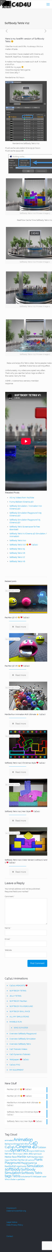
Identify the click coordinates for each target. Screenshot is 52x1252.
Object (7, 1160)
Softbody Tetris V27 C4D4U (24, 545)
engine (32, 1151)
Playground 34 (29, 1162)
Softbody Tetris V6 (17, 553)
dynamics (19, 1150)
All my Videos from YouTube (22, 498)
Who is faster (10, 1179)
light (35, 1154)
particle (31, 1160)
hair (6, 1154)
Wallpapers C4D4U (19, 1059)
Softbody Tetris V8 (17, 561)
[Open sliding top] (3, 3)
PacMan (13, 1160)
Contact (9, 1236)
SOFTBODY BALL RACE (20, 1011)
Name (8, 928)
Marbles (34, 1157)
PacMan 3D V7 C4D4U (17, 617)
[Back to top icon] (46, 1246)
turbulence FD (26, 1176)
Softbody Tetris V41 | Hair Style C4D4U (22, 811)
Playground (13, 1162)
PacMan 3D (23, 1160)
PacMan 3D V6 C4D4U (17, 666)
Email (8, 939)
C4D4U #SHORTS (17, 985)
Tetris (16, 1176)
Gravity (42, 1151)
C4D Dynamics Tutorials (20, 1054)
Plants (38, 1159)
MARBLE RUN (16, 1022)
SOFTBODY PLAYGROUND (21, 1006)
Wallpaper (37, 1176)
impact (20, 1154)
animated (9, 1140)
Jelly (30, 1154)
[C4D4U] (16, 4)
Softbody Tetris (31, 1173)
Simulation (35, 1166)
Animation (23, 1139)
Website (8, 950)
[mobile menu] (48, 4)
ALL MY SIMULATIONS (19, 1017)
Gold (37, 1151)
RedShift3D (10, 1166)
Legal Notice (11, 1222)
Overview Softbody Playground (23, 1034)
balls (22, 1144)
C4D (33, 1143)
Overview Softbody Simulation (23, 1039)
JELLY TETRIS (15, 996)
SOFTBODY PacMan (18, 1001)
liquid (39, 1154)
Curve (7, 1151)
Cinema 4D (26, 1146)
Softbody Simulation (20, 1171)
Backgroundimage (12, 1144)
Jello (25, 1154)
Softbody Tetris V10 (18, 540)
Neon (41, 1157)
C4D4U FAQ (15, 1065)
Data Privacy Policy (14, 1225)
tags (8, 1176)
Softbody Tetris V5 (17, 549)
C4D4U (10, 1147)
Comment (9, 896)
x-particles (20, 1179)
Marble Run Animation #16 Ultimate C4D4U (25, 714)
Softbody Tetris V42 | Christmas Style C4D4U (25, 763)
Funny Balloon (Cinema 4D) (22, 502)
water (44, 1177)
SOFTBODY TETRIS (18, 991)
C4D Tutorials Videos (18, 1049)
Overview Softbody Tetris (20, 1044)
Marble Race (11, 1157)
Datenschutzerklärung (16, 1211)
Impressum (11, 1208)
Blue (27, 1144)
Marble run (24, 1156)
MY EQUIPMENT (17, 1070)
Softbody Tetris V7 (17, 557)
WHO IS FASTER (21, 1028)
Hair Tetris (13, 1154)
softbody (13, 1169)
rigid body (21, 1166)
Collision (42, 1147)
